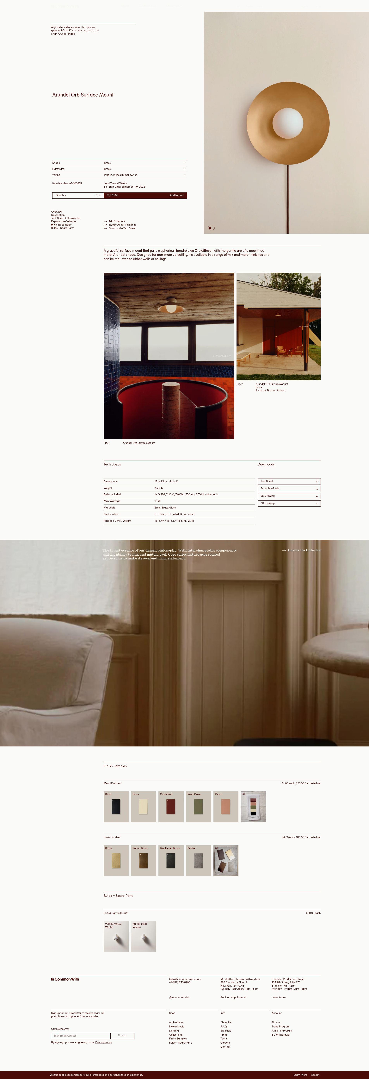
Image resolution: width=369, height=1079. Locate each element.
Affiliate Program (282, 1030)
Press (223, 1034)
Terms (223, 1038)
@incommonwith (179, 997)
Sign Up (122, 1035)
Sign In (304, 6)
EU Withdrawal (281, 1034)
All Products (176, 1022)
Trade (249, 6)
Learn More (300, 1074)
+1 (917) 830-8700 (179, 982)
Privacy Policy (103, 1042)
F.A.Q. (224, 1026)
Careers (225, 1042)
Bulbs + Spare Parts (62, 228)
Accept (315, 1074)
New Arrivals (176, 1026)
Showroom (174, 6)
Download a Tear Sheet (122, 228)
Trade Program (281, 1026)
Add (117, 806)
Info (239, 6)
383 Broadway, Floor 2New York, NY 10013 (233, 984)
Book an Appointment (233, 997)
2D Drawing (268, 495)
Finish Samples (62, 224)
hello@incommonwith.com (185, 979)
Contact (225, 1046)
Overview (56, 211)
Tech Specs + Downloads (65, 218)
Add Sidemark (116, 221)
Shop (125, 6)
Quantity (61, 195)
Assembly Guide (270, 488)
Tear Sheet (267, 481)
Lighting (174, 1030)
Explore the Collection (64, 221)
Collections (147, 6)
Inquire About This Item (122, 224)
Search (261, 6)
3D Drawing (268, 503)
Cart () (317, 6)
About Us (225, 1022)
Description (58, 215)
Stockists (225, 1030)
